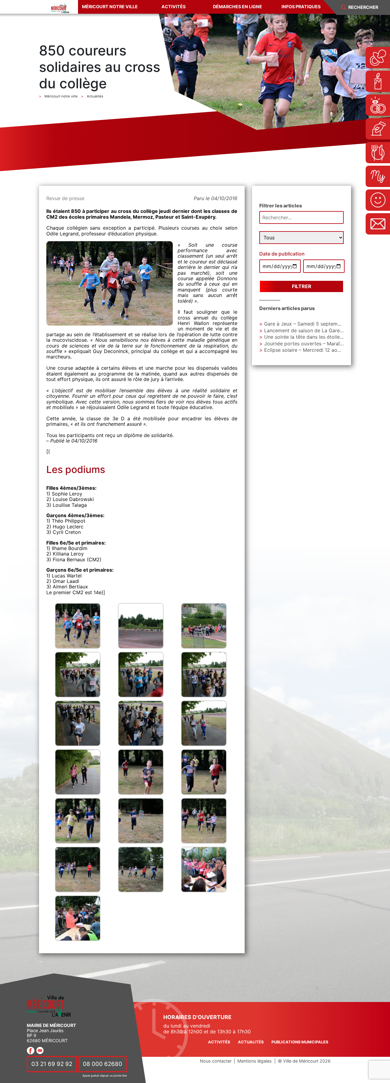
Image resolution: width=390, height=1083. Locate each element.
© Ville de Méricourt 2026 (304, 1061)
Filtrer (301, 286)
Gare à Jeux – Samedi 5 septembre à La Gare (316, 324)
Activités (173, 6)
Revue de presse (65, 198)
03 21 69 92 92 (51, 1064)
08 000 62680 (102, 1064)
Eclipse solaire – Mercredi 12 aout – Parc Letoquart (323, 350)
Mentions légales (254, 1061)
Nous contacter (216, 1061)
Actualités (251, 1042)
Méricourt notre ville (110, 6)
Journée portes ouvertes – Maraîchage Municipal (320, 343)
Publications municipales (299, 1042)
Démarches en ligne (237, 6)
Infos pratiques (301, 6)
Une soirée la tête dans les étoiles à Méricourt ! (318, 337)
